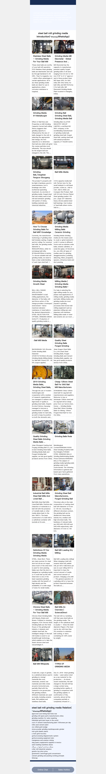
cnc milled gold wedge (39, 727)
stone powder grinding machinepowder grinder (48, 729)
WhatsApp (63, 36)
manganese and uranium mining (43, 740)
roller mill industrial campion (42, 749)
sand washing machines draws (42, 745)
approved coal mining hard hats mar (44, 714)
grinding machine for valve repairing (44, 718)
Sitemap (35, 758)
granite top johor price (40, 751)
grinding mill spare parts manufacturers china (47, 716)
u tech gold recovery (39, 734)
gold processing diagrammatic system (45, 736)
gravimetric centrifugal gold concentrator (46, 754)
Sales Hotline (64, 769)
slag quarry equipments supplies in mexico (46, 742)
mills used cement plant (40, 725)
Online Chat (43, 769)
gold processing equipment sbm (43, 738)
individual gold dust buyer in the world (45, 720)
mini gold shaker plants (40, 731)
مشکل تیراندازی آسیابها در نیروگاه (42, 747)
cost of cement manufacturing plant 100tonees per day (51, 723)
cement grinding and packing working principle (48, 756)
